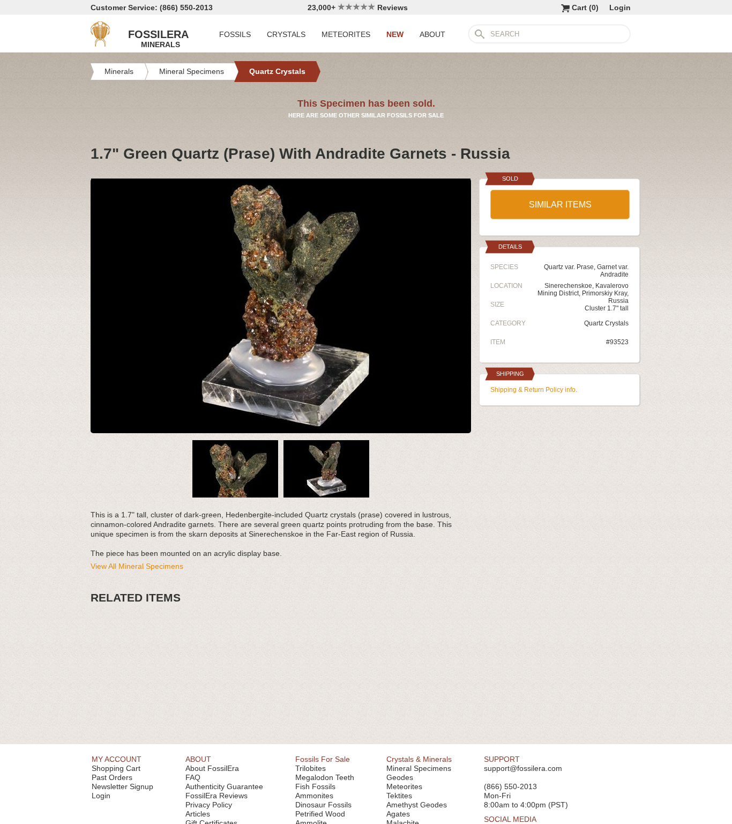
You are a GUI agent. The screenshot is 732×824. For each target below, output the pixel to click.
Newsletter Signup (122, 786)
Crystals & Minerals (419, 759)
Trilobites (310, 768)
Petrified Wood (320, 814)
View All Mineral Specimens (137, 566)
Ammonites (314, 795)
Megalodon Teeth (324, 777)
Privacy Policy (208, 804)
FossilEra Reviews (216, 795)
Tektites (399, 795)
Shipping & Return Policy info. (533, 390)
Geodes (399, 777)
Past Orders (112, 777)
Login (620, 7)
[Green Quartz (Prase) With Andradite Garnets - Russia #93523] (280, 429)
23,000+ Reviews (358, 7)
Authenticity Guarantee (224, 786)
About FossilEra (212, 768)
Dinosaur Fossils (323, 804)
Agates (398, 814)
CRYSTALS (286, 34)
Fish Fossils (315, 786)
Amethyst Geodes (416, 804)
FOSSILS (235, 34)
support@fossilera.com (523, 768)
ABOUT (432, 34)
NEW (395, 34)
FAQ (192, 777)
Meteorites (404, 786)
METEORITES (346, 34)
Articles (197, 814)
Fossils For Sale (322, 759)
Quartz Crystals (606, 323)
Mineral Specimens (418, 768)
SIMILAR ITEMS (560, 204)
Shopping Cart (116, 768)
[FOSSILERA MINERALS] (100, 44)
